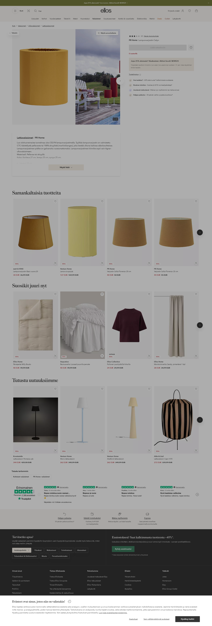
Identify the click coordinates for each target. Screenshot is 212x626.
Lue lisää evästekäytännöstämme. (113, 613)
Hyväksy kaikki (187, 619)
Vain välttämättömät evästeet (156, 619)
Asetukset (133, 619)
